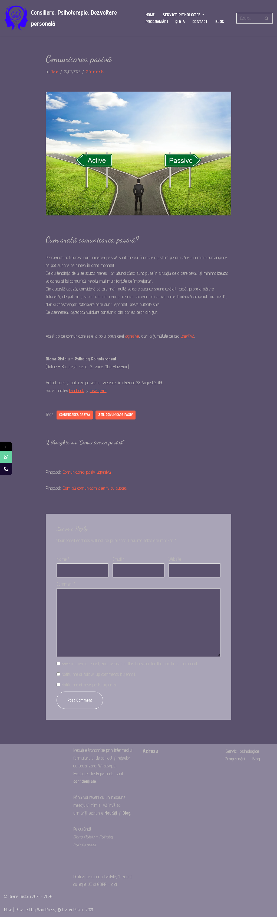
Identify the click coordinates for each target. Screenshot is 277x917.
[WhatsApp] (6, 457)
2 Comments (95, 71)
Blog (219, 21)
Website (175, 559)
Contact (200, 21)
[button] (203, 15)
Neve (8, 909)
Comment (66, 584)
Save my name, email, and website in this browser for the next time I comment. (129, 663)
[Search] (267, 18)
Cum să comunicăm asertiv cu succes (95, 488)
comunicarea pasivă (74, 415)
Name (63, 559)
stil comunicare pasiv (115, 415)
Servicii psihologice (242, 751)
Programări (157, 21)
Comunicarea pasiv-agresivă (87, 472)
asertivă (187, 336)
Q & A (180, 21)
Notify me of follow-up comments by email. (98, 674)
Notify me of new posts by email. (89, 684)
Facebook (76, 390)
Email (119, 559)
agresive (132, 336)
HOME (150, 14)
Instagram (98, 390)
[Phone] (6, 469)
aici (114, 884)
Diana (54, 71)
